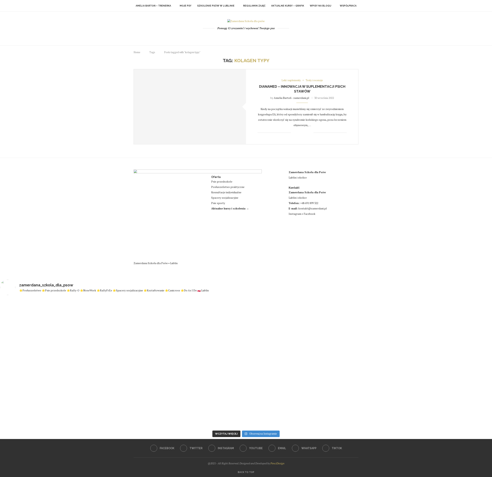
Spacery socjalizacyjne (224, 197)
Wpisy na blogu (320, 5)
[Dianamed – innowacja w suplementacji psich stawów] (190, 106)
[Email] (251, 36)
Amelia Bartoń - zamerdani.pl (291, 98)
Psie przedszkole (221, 181)
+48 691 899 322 (309, 203)
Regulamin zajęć (254, 5)
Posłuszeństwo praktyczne (227, 187)
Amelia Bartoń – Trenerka (153, 5)
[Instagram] (241, 36)
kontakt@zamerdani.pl (312, 208)
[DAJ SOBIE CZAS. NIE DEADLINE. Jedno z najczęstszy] (122, 362)
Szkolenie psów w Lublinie (215, 5)
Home (137, 52)
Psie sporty (218, 203)
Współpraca (348, 5)
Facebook (309, 214)
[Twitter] (236, 36)
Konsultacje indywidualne (226, 192)
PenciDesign (277, 463)
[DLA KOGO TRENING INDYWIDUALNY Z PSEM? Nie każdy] (205, 358)
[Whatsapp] (256, 36)
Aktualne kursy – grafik (287, 5)
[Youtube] (246, 36)
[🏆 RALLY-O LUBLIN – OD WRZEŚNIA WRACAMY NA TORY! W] (369, 362)
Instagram (295, 214)
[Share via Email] (310, 133)
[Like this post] (294, 133)
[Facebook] (230, 36)
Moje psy (185, 5)
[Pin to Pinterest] (306, 133)
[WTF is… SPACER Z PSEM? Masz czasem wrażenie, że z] (287, 354)
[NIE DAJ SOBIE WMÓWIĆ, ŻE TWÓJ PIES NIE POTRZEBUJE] (452, 363)
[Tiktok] (262, 36)
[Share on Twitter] (302, 133)
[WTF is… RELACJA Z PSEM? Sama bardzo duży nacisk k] (40, 363)
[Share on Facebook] (298, 133)
